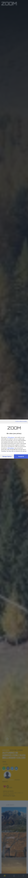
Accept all (21, 456)
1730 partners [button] (10, 437)
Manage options (7, 456)
